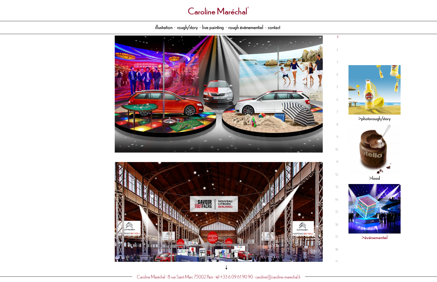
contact (274, 26)
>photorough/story (374, 118)
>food (374, 177)
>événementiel (374, 237)
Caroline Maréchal (217, 10)
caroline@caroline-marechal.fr (277, 276)
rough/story (187, 26)
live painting (213, 26)
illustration (163, 26)
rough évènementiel (245, 26)
